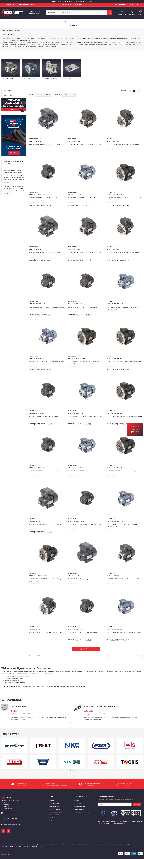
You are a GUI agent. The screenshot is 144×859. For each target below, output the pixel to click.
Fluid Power (101, 21)
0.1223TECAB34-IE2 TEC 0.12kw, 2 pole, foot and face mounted (85, 198)
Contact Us (34, 846)
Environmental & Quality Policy (29, 844)
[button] (135, 429)
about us (130, 4)
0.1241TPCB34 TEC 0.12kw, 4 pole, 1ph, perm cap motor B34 (84, 252)
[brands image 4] (43, 762)
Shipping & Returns (23, 846)
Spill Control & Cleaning (71, 21)
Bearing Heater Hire (13, 844)
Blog (41, 846)
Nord (60, 844)
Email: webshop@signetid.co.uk (12, 824)
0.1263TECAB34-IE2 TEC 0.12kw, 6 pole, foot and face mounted (85, 416)
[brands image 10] (130, 762)
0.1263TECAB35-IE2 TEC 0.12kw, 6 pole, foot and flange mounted (124, 416)
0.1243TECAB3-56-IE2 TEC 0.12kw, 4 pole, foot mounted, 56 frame (47, 307)
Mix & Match (53, 844)
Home (3, 844)
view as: (123, 90)
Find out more (125, 785)
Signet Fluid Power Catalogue (104, 844)
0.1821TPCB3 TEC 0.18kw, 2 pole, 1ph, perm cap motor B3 (45, 524)
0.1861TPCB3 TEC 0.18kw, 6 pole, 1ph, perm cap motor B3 (83, 579)
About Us (12, 846)
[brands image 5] (72, 745)
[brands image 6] (72, 762)
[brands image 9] (130, 745)
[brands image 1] (14, 745)
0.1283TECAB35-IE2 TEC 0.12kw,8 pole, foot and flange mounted (124, 471)
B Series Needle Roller (22, 706)
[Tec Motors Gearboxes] (51, 68)
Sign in (120, 14)
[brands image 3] (43, 745)
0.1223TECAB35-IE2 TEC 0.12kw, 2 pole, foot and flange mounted (124, 198)
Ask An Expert (11, 819)
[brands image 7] (101, 745)
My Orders (122, 4)
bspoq (9, 854)
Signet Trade (118, 844)
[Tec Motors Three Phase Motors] (31, 68)
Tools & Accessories (115, 21)
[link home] (12, 13)
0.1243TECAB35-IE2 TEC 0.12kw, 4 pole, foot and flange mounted (124, 361)
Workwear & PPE (88, 21)
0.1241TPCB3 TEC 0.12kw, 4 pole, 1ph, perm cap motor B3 (45, 252)
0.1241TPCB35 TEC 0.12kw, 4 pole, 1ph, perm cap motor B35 (123, 252)
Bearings (8, 21)
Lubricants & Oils (21, 21)
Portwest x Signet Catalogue (85, 844)
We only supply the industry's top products (57, 785)
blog (137, 4)
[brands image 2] (14, 762)
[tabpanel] (14, 754)
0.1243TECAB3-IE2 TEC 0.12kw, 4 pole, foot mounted (82, 307)
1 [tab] (70, 722)
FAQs (115, 4)
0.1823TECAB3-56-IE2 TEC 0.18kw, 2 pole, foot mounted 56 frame (86, 524)
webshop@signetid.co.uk (26, 4)
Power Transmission (37, 21)
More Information (88, 785)
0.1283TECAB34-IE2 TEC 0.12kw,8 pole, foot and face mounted (85, 471)
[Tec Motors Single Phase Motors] (10, 68)
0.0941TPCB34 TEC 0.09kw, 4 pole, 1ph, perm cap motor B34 (84, 144)
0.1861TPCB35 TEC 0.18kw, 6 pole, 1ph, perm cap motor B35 (45, 632)
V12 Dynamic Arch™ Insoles (132, 844)
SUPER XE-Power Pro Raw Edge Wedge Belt (103, 706)
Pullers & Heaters (131, 21)
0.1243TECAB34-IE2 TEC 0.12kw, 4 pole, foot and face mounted (46, 361)
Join (124, 14)
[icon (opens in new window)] (3, 831)
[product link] (47, 119)
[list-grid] (137, 91)
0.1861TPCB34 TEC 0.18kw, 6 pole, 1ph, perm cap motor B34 (123, 579)
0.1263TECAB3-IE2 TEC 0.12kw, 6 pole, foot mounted (43, 416)
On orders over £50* (21, 785)
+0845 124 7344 (9, 4)
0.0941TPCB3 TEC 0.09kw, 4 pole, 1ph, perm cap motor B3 (45, 144)
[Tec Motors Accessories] (72, 68)
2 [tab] (73, 722)
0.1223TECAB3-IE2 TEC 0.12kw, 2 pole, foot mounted (43, 198)
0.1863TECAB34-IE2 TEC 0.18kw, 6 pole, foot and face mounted (124, 632)
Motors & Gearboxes (53, 21)
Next (137, 656)
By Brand (72, 25)
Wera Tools (4, 846)
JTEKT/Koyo (44, 844)
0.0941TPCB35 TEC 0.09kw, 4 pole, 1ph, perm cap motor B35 (123, 144)
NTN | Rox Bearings (70, 844)
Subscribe (137, 804)
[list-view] (130, 91)
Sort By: (58, 94)
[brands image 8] (101, 762)
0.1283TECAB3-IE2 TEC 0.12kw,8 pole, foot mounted (43, 471)
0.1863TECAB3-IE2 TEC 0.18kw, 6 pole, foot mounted (82, 632)
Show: (31, 94)
